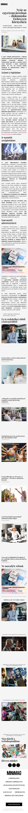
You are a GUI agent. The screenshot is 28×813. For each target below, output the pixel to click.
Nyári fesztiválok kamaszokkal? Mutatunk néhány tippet (11, 517)
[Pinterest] (14, 765)
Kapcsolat (7, 792)
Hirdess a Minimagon (14, 782)
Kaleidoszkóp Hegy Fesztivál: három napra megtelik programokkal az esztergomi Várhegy (14, 735)
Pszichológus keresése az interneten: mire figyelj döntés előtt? (13, 437)
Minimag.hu (8, 600)
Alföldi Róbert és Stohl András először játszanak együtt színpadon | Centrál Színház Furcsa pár (14, 665)
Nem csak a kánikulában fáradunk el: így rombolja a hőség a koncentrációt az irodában (14, 559)
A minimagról (14, 778)
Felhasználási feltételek (14, 785)
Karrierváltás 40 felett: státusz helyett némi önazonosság (13, 359)
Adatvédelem (14, 788)
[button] (13, 4)
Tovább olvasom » (5, 361)
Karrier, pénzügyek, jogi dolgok (12, 27)
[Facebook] (10, 765)
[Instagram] (18, 765)
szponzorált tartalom (9, 315)
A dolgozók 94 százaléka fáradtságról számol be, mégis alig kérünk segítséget (13, 400)
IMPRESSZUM (20, 792)
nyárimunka (16, 314)
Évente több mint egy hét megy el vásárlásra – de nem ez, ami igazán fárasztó (12, 478)
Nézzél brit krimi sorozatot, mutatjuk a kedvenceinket (14, 700)
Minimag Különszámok (14, 795)
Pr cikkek (23, 27)
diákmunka (10, 314)
